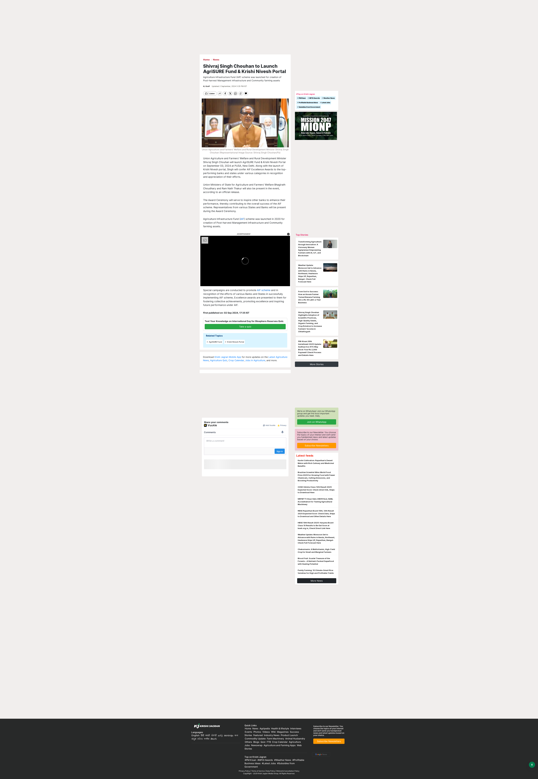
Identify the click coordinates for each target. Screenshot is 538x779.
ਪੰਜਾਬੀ (214, 735)
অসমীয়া (206, 738)
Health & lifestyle (280, 728)
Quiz (263, 742)
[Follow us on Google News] (320, 754)
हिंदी (202, 735)
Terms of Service (258, 771)
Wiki (273, 731)
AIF (242, 218)
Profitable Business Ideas (308, 103)
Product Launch (289, 735)
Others (248, 742)
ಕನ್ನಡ (194, 738)
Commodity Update (255, 738)
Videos (266, 731)
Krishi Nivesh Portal (235, 342)
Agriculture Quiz (218, 360)
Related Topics (214, 335)
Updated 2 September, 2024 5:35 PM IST (229, 86)
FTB (269, 742)
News (255, 728)
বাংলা (236, 735)
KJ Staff (206, 86)
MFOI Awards (314, 98)
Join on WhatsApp (316, 421)
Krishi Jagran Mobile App (227, 357)
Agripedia (265, 728)
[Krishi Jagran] (206, 726)
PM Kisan (302, 98)
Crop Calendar (236, 360)
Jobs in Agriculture (255, 360)
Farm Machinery (275, 738)
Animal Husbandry (295, 738)
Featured (258, 735)
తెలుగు (214, 738)
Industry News (272, 735)
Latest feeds (304, 455)
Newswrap (256, 745)
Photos (257, 731)
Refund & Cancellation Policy (288, 771)
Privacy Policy (244, 771)
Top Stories (302, 234)
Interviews (295, 728)
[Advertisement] (316, 71)
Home (248, 728)
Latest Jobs (326, 103)
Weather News (329, 98)
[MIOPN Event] (316, 125)
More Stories (317, 364)
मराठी (207, 735)
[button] (288, 234)
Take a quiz (245, 326)
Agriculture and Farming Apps (280, 745)
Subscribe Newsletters (317, 445)
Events (248, 731)
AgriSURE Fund (215, 342)
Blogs (256, 742)
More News (317, 580)
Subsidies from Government (309, 107)
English (196, 735)
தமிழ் (220, 735)
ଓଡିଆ (200, 738)
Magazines (283, 731)
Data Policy (270, 771)
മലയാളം (228, 735)
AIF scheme (263, 290)
